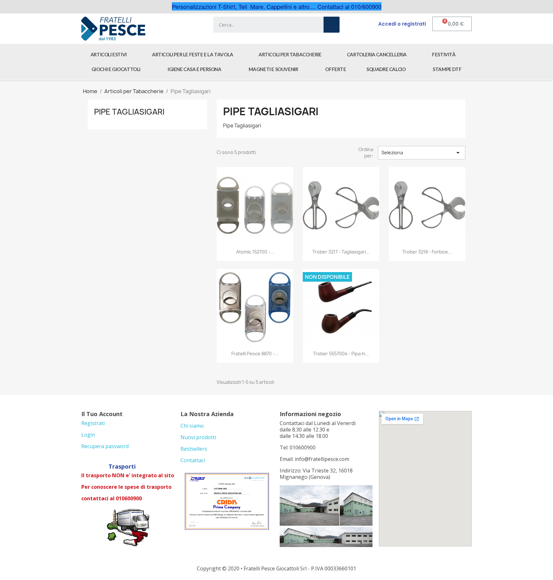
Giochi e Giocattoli (116, 69)
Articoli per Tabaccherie (290, 54)
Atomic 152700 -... (255, 252)
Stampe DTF (447, 69)
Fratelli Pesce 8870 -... (254, 353)
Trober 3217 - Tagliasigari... (341, 252)
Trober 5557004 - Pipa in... (341, 353)
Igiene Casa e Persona (194, 69)
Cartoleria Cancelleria (377, 54)
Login (88, 434)
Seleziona (421, 153)
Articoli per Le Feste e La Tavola (192, 54)
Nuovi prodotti (198, 437)
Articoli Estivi (109, 54)
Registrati (93, 423)
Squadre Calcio (385, 69)
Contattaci (192, 460)
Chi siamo (192, 425)
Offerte (335, 69)
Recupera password (105, 446)
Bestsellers (193, 448)
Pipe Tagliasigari (129, 111)
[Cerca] (332, 25)
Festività (443, 54)
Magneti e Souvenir (273, 69)
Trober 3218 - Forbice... (427, 252)
